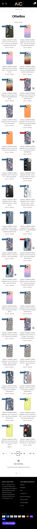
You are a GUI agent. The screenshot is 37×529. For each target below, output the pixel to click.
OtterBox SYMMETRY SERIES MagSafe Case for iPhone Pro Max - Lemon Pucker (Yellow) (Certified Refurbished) (27, 415)
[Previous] (3, 453)
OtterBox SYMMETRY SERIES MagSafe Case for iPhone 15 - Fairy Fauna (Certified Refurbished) (27, 95)
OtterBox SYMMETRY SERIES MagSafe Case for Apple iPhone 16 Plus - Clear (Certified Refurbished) (27, 202)
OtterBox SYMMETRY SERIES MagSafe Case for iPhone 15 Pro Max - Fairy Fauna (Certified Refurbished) (27, 335)
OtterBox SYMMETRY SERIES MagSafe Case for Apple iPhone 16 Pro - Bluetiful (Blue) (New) (27, 229)
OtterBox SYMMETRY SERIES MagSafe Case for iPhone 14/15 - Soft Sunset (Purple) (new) (9, 69)
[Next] (33, 453)
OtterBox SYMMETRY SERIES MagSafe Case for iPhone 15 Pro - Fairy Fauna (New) (9, 174)
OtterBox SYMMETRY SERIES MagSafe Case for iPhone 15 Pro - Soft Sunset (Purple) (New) (9, 308)
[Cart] (34, 4)
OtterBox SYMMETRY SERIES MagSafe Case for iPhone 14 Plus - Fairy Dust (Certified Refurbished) (27, 255)
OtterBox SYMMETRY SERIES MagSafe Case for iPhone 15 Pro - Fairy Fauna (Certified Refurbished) (27, 149)
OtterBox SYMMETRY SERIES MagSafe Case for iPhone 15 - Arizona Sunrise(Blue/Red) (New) (9, 95)
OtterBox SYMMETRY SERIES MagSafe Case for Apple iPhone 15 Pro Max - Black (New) (9, 202)
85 (21, 453)
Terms (22, 505)
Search (22, 484)
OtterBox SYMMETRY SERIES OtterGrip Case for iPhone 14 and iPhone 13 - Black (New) (28, 441)
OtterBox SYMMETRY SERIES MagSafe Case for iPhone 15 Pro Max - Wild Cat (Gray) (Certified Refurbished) (9, 362)
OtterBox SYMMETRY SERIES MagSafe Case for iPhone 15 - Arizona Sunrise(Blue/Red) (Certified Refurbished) (27, 69)
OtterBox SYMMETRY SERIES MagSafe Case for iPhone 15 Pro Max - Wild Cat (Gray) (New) (27, 362)
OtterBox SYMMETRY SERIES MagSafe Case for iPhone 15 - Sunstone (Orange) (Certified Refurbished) (27, 122)
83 (15, 453)
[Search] (6, 3)
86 (24, 453)
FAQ (21, 490)
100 (30, 453)
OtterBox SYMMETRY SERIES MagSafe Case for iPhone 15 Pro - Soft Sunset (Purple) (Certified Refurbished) (27, 282)
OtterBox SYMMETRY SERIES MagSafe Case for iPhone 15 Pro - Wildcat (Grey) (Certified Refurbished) (27, 308)
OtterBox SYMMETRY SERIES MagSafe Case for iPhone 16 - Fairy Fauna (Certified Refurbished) (9, 388)
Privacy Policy (24, 499)
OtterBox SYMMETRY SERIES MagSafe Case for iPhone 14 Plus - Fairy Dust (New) (9, 281)
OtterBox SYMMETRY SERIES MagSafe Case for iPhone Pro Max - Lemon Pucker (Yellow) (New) (9, 442)
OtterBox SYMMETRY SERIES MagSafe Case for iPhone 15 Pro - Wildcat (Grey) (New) (9, 334)
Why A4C (22, 487)
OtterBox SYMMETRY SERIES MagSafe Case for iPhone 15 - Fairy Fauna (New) (9, 121)
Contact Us (23, 493)
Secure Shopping (25, 496)
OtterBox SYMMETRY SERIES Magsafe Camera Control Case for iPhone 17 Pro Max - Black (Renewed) (28, 175)
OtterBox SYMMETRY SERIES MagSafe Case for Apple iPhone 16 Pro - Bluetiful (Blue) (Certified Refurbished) (9, 229)
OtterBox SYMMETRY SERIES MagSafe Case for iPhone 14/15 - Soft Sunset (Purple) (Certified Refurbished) (27, 42)
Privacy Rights (24, 502)
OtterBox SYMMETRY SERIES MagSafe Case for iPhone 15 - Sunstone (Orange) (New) (9, 148)
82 (12, 453)
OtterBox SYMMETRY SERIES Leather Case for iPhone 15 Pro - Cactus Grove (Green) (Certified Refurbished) (9, 42)
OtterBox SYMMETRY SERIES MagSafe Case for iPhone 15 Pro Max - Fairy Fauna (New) (9, 254)
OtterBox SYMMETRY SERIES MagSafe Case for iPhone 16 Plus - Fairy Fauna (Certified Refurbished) (9, 415)
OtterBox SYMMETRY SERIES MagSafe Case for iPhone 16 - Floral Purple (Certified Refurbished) (27, 388)
